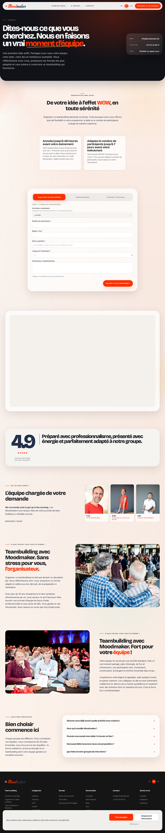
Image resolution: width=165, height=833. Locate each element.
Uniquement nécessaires (146, 817)
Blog (87, 803)
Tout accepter (121, 817)
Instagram (144, 799)
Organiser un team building (12, 800)
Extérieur (35, 799)
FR (126, 6)
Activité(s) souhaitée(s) (41, 208)
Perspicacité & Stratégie (68, 803)
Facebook (143, 803)
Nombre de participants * (41, 221)
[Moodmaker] (15, 6)
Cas (87, 806)
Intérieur (35, 796)
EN (131, 6)
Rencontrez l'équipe (13, 521)
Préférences (134, 824)
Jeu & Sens (63, 799)
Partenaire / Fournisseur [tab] (116, 197)
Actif (33, 803)
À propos (75, 6)
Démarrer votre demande (147, 6)
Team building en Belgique (11, 806)
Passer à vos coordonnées (118, 283)
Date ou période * (38, 241)
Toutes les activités (12, 796)
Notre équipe (91, 799)
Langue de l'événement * (41, 251)
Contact (90, 6)
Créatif (34, 806)
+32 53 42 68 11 (119, 799)
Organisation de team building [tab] (49, 197)
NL (122, 6)
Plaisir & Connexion (66, 796)
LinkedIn (143, 796)
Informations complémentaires (43, 261)
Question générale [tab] (82, 197)
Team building (58, 6)
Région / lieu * (37, 231)
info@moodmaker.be (121, 796)
